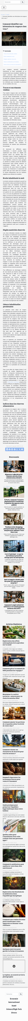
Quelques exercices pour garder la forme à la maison (13, 950)
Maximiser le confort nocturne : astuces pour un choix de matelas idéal (12, 696)
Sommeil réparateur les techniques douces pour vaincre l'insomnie (11, 779)
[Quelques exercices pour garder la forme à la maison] (14, 940)
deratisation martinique (13, 382)
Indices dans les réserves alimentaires (12, 64)
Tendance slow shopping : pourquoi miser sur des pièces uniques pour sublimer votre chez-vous (14, 529)
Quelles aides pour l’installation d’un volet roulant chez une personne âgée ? (13, 837)
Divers (14, 1012)
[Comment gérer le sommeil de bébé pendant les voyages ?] (14, 660)
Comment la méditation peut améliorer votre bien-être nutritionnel (13, 866)
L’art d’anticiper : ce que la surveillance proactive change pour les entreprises (14, 555)
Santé (7, 14)
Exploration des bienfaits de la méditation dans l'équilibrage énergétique (13, 894)
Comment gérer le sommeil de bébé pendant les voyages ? (14, 669)
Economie (14, 998)
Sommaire (7, 51)
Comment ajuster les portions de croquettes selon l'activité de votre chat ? (14, 724)
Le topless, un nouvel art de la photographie (14, 976)
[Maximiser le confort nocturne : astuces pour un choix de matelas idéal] (14, 685)
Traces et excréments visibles (10, 53)
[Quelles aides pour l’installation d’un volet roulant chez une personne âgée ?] (14, 826)
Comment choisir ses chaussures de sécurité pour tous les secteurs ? (13, 751)
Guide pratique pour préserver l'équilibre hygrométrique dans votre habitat (13, 808)
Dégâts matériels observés (10, 59)
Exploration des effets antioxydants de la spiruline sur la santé (13, 643)
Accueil (3, 14)
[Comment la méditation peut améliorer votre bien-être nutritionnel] (14, 855)
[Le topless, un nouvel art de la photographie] (14, 966)
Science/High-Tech (14, 1009)
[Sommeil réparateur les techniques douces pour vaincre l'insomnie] (14, 768)
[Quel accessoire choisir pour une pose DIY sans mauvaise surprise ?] (14, 571)
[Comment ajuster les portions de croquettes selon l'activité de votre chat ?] (14, 713)
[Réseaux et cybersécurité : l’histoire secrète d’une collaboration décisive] (14, 466)
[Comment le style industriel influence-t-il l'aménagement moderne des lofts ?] (14, 597)
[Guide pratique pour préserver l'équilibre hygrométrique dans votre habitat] (14, 796)
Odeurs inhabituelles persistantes (11, 62)
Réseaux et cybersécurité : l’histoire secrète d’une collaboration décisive (14, 476)
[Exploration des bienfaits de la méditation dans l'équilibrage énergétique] (14, 883)
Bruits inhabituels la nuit (9, 56)
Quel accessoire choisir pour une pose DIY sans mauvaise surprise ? (14, 581)
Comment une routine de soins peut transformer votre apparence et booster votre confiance (14, 922)
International (14, 1002)
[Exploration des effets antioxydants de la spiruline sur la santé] (14, 632)
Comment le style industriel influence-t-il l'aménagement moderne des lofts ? (14, 606)
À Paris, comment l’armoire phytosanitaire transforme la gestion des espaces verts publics (14, 502)
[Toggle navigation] (4, 7)
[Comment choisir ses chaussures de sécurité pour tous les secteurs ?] (14, 741)
